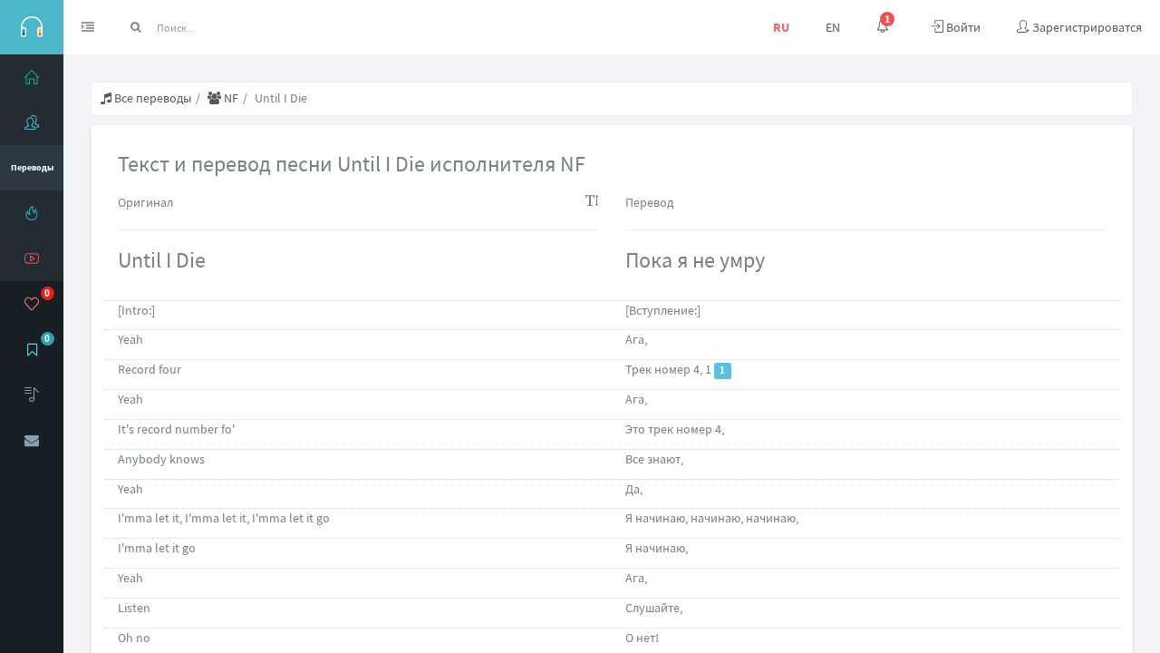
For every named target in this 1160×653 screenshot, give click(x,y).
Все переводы (151, 98)
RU (781, 27)
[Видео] (31, 258)
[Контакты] (31, 440)
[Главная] (31, 77)
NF (229, 98)
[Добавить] (31, 394)
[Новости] (31, 213)
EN (833, 27)
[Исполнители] (31, 122)
